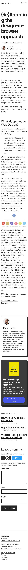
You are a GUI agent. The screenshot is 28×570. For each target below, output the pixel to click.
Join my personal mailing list (10, 540)
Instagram (4, 557)
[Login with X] (6, 458)
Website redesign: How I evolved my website (14, 436)
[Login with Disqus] (17, 458)
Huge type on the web (13, 427)
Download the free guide (14, 400)
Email (3, 497)
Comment (5, 469)
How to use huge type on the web (13, 419)
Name (3, 487)
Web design (17, 43)
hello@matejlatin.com (8, 553)
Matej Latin (5, 3)
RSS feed (4, 538)
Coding (9, 43)
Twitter (3, 555)
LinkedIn (4, 559)
